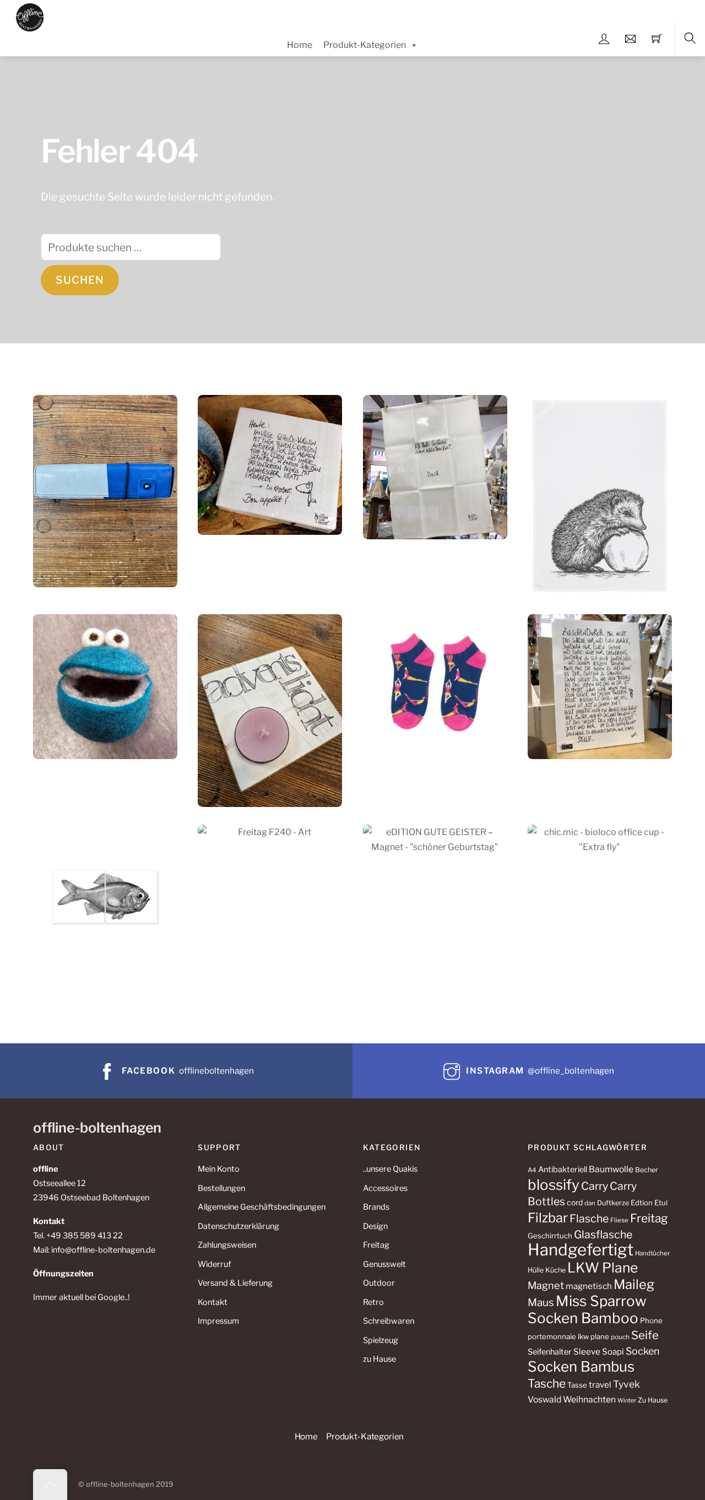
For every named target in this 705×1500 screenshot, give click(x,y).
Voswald (544, 1399)
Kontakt (212, 1302)
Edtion (642, 1202)
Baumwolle (611, 1169)
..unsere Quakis (390, 1169)
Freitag (376, 1245)
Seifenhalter (550, 1352)
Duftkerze (613, 1203)
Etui (661, 1202)
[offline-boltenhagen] (30, 15)
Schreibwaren (388, 1321)
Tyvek (626, 1384)
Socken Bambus (581, 1366)
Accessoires (385, 1188)
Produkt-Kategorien (364, 45)
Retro (373, 1302)
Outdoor (379, 1283)
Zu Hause (653, 1400)
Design (375, 1226)
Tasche (547, 1383)
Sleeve (586, 1351)
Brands (376, 1207)
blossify (553, 1184)
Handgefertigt (580, 1249)
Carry (594, 1186)
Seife (645, 1335)
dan (589, 1203)
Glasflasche (603, 1234)
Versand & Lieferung (235, 1283)
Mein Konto (219, 1169)
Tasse (577, 1384)
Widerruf (214, 1264)
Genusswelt (384, 1264)
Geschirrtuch (550, 1235)
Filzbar (548, 1218)
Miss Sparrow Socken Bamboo (587, 1309)
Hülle (536, 1270)
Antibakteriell (562, 1169)
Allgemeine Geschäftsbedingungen (262, 1207)
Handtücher (652, 1253)
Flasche (589, 1218)
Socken (642, 1351)
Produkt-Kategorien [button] (365, 1436)
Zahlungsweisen (227, 1245)
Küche (555, 1270)
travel (600, 1384)
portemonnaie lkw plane (568, 1336)
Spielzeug (380, 1340)
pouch (620, 1337)
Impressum (218, 1321)
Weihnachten (589, 1399)
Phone (651, 1320)
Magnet (546, 1285)
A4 (532, 1170)
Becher (646, 1170)
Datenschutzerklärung (238, 1226)
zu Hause (379, 1359)
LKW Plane (602, 1267)
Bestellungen (221, 1188)
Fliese (619, 1220)
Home (299, 45)
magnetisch (589, 1286)
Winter (626, 1400)
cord (575, 1202)
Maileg (634, 1284)
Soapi (613, 1351)
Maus (541, 1302)
